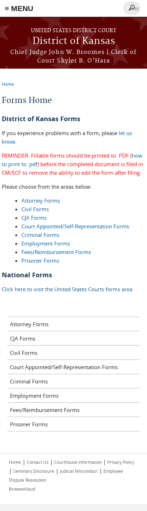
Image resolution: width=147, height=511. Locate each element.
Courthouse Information (78, 462)
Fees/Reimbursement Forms (56, 252)
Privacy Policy (120, 462)
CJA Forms (34, 217)
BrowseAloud (22, 489)
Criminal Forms (40, 234)
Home (8, 84)
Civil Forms (35, 209)
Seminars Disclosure (33, 471)
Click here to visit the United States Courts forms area (67, 289)
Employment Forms (45, 243)
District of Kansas (73, 41)
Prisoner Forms (40, 260)
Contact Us (38, 462)
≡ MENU (19, 8)
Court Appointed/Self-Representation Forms (75, 226)
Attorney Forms (40, 200)
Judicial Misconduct (79, 471)
